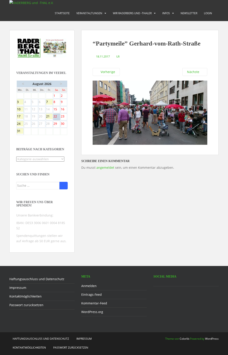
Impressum (17, 288)
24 (20, 123)
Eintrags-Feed (91, 294)
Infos (166, 13)
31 (20, 131)
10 (20, 109)
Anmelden (89, 286)
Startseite (62, 13)
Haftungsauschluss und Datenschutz (36, 279)
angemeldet (105, 167)
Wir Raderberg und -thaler (132, 13)
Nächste (193, 72)
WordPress (212, 339)
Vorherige (107, 72)
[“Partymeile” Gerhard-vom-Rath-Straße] (150, 112)
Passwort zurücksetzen (26, 305)
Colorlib (184, 339)
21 (49, 116)
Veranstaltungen (89, 13)
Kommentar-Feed (94, 303)
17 (20, 116)
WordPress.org (92, 312)
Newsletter (189, 13)
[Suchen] (63, 185)
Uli (118, 56)
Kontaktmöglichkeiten (25, 296)
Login (208, 13)
